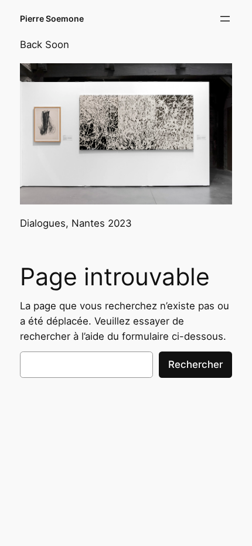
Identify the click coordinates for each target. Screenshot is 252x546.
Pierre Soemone (52, 18)
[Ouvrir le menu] (225, 19)
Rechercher (195, 364)
